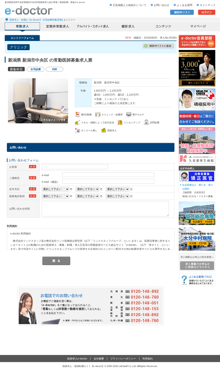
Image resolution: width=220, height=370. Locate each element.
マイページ (198, 27)
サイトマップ (207, 5)
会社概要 (99, 358)
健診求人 (128, 27)
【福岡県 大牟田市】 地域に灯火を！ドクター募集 (197, 191)
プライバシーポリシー (123, 358)
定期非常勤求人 (57, 27)
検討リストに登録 (158, 46)
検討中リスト (182, 12)
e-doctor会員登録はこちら (197, 41)
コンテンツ (163, 27)
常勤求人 (22, 27)
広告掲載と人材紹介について (129, 5)
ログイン (206, 12)
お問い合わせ (161, 5)
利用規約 (147, 358)
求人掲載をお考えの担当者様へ (197, 257)
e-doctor (29, 10)
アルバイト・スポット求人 (93, 27)
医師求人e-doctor (77, 358)
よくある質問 (184, 5)
